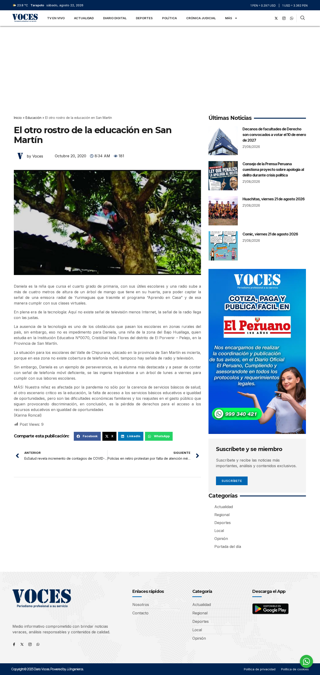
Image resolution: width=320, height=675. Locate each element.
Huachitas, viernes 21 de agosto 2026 (273, 199)
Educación (33, 118)
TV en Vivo (56, 18)
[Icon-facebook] (14, 644)
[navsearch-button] (302, 18)
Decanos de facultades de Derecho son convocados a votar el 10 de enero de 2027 (274, 135)
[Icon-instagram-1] (284, 18)
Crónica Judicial (201, 18)
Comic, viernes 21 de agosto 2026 (270, 234)
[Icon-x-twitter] (22, 644)
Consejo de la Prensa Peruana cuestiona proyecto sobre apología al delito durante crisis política (273, 169)
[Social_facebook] (268, 18)
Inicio (18, 118)
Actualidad (84, 18)
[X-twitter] (276, 18)
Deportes (144, 18)
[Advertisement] (160, 61)
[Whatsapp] (38, 644)
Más (228, 18)
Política (169, 18)
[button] (87, 436)
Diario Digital (115, 18)
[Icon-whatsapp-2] (291, 18)
